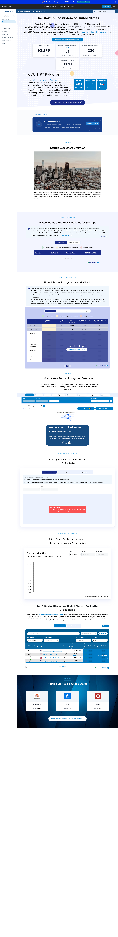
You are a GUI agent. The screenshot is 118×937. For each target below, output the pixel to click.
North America (26, 11)
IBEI (67, 48)
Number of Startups (90, 252)
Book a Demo (106, 6)
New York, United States (50, 654)
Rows (26, 665)
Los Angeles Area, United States (52, 658)
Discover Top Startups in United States (66, 719)
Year (93, 637)
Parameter (32, 321)
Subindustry (46, 637)
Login (114, 6)
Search (28, 631)
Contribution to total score (84, 321)
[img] (73, 60)
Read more (104, 236)
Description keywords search (33, 406)
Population (78, 637)
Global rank (54, 252)
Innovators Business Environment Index (95, 32)
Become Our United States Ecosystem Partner (66, 102)
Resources (61, 6)
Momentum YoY (70, 252)
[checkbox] (72, 322)
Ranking (71, 551)
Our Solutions (46, 6)
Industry (38, 252)
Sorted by (83, 631)
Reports (54, 6)
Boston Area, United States (50, 661)
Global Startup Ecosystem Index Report (51, 614)
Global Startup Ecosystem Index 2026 (47, 80)
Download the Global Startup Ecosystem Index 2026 (66, 39)
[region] (67, 415)
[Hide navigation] (14, 16)
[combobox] (105, 11)
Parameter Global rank (49, 321)
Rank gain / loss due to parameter (100, 321)
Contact (72, 6)
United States (40, 11)
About (68, 6)
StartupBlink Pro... (66, 235)
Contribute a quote (91, 123)
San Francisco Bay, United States (52, 651)
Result (72, 320)
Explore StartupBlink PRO (75, 349)
